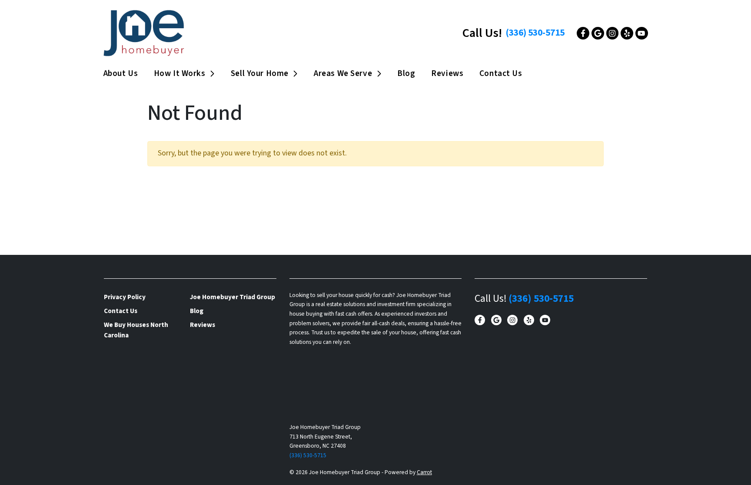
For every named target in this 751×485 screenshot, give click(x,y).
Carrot (424, 472)
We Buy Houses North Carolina (136, 330)
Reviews (447, 73)
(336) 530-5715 (535, 33)
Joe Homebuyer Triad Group (232, 297)
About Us (120, 73)
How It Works (180, 73)
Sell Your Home (260, 73)
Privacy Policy (125, 297)
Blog (406, 73)
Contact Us (500, 73)
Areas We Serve (343, 73)
